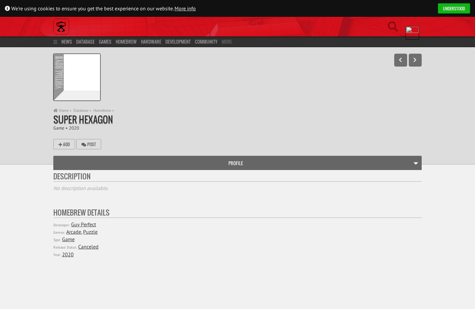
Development (178, 41)
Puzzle (90, 232)
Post (91, 144)
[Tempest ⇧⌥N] (415, 60)
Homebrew (126, 41)
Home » (64, 110)
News (66, 41)
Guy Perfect (83, 224)
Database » (82, 110)
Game (58, 128)
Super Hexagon (83, 119)
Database (85, 41)
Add (66, 144)
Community (206, 41)
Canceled (88, 246)
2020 (74, 128)
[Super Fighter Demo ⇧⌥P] (400, 60)
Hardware (151, 41)
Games (105, 41)
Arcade (73, 232)
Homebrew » (103, 110)
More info (185, 8)
